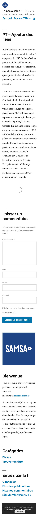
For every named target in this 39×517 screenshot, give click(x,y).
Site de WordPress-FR (16, 495)
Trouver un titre (12, 461)
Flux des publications (16, 486)
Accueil (7, 18)
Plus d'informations (25, 509)
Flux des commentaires (17, 490)
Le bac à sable (11, 11)
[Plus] (34, 18)
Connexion (9, 481)
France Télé (21, 18)
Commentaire (8, 240)
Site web (5, 295)
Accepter (20, 512)
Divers (6, 457)
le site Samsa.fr (21, 395)
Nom (4, 269)
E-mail (4, 282)
